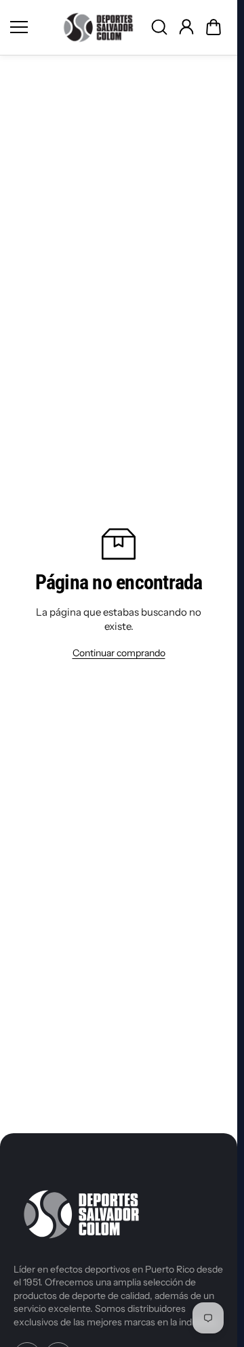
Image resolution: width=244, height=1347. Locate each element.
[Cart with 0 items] (213, 27)
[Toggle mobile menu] (30, 27)
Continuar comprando (119, 653)
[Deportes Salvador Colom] (98, 27)
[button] (213, 27)
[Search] (159, 27)
